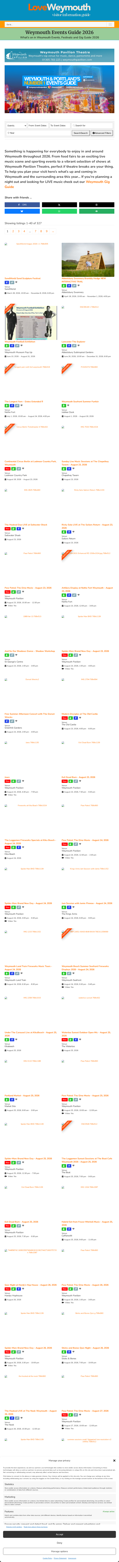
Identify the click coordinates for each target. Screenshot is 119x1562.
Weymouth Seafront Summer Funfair (80, 401)
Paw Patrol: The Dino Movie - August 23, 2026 (28, 587)
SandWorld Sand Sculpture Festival (22, 278)
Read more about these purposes (36, 1527)
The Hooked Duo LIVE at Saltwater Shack (26, 524)
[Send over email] (96, 211)
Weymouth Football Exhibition (20, 341)
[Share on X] (59, 204)
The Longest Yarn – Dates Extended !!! (24, 401)
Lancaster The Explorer (73, 341)
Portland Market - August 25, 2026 (22, 1095)
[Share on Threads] (96, 204)
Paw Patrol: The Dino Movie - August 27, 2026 (85, 1410)
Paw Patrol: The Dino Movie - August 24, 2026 (85, 840)
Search (81, 133)
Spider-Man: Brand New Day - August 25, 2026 (28, 1158)
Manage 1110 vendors (14, 1527)
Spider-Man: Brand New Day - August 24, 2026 (28, 903)
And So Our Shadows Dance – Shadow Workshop (30, 651)
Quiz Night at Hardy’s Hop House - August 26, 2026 (31, 1285)
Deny (59, 1543)
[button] (114, 1460)
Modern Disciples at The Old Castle (80, 713)
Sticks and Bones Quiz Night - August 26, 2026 (85, 1347)
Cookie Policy (47, 1558)
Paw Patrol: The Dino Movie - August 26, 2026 (85, 1285)
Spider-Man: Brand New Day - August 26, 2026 (28, 1347)
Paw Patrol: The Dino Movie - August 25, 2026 (85, 1095)
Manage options (59, 1551)
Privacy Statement (60, 1558)
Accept (59, 1534)
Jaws (7, 777)
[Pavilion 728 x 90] (59, 50)
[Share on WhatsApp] (59, 211)
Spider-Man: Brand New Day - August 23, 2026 (85, 651)
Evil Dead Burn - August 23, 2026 (78, 777)
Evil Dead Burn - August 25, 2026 (21, 1221)
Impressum (72, 1558)
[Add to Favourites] (16, 282)
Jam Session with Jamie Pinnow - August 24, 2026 (87, 903)
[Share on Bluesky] (22, 211)
